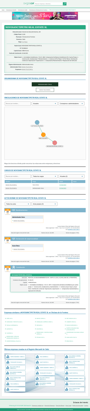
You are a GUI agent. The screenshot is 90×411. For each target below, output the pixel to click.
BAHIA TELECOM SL (27, 67)
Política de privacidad (77, 405)
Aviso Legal (68, 405)
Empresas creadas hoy (37, 405)
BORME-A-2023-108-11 (74, 229)
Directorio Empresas (50, 405)
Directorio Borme (60, 405)
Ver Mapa (24, 42)
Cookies (86, 405)
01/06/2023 (63, 185)
